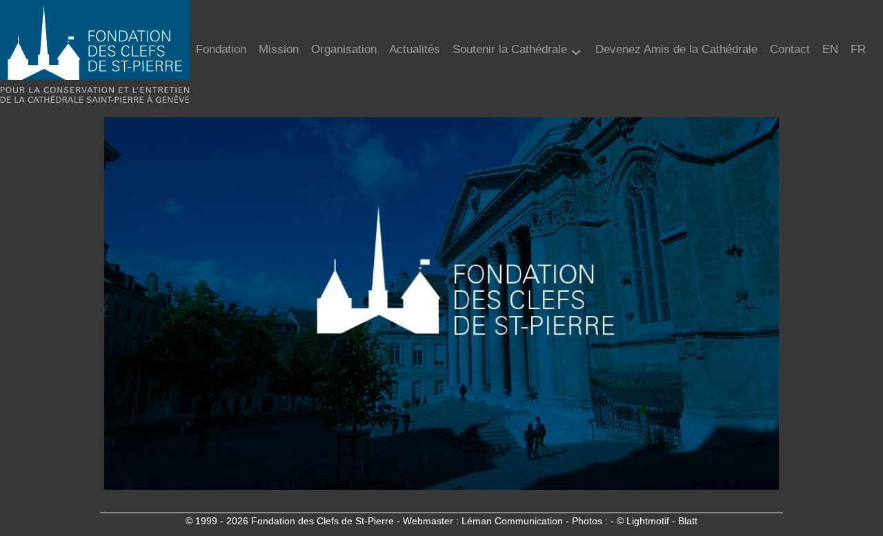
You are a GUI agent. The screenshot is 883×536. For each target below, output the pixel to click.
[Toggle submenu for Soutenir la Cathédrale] (576, 53)
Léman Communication (512, 520)
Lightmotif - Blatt (661, 520)
